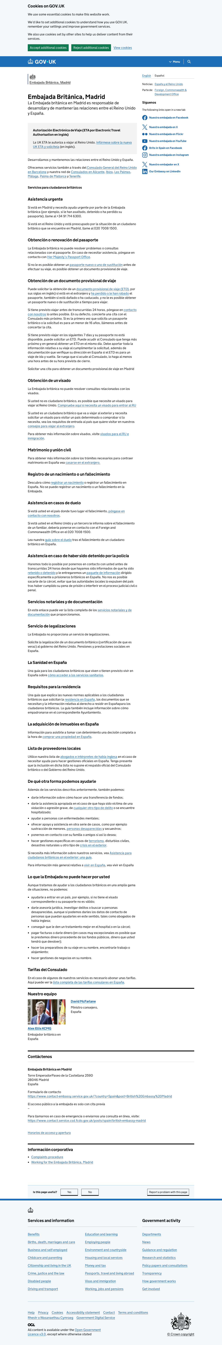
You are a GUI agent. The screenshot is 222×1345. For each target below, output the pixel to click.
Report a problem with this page (168, 1192)
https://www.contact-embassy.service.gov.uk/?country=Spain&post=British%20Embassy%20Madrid (100, 1096)
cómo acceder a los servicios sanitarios (75, 675)
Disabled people (39, 1281)
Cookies (57, 1312)
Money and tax (95, 1265)
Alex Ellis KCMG (39, 1028)
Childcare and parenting (45, 1258)
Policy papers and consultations (164, 1265)
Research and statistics (159, 1258)
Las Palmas (122, 172)
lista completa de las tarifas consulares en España (88, 982)
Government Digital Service (95, 1318)
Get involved (151, 1289)
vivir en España (94, 865)
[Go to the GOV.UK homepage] (42, 61)
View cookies (123, 47)
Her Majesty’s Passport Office (68, 257)
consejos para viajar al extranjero (51, 426)
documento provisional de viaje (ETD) (102, 289)
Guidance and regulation (159, 1250)
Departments (151, 1234)
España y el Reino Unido (169, 84)
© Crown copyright (180, 1334)
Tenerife (74, 176)
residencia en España (80, 699)
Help (31, 1312)
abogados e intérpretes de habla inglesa (88, 757)
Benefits (34, 1234)
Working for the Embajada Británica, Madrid (62, 1162)
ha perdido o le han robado (110, 293)
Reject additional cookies (91, 48)
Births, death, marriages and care (51, 1242)
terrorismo (96, 841)
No (93, 1192)
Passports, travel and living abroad (109, 1273)
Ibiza (109, 172)
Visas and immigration (100, 1281)
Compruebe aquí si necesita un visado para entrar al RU (97, 405)
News (146, 1242)
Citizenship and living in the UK (49, 1265)
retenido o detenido (42, 573)
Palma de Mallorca (53, 176)
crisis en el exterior (93, 845)
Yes (72, 1192)
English (146, 75)
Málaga (33, 176)
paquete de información (103, 573)
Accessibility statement (83, 1312)
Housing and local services (104, 1258)
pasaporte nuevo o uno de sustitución (96, 265)
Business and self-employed (47, 1250)
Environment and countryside (105, 1250)
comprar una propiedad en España (66, 737)
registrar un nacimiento (67, 482)
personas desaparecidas (84, 829)
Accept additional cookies (48, 48)
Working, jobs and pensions (104, 1289)
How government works (159, 1281)
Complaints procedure (47, 1157)
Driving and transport (43, 1289)
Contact (109, 1312)
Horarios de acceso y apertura (49, 1133)
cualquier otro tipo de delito (93, 808)
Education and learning (101, 1234)
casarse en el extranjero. (83, 463)
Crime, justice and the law (46, 1273)
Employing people (97, 1242)
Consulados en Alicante (87, 172)
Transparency (152, 1273)
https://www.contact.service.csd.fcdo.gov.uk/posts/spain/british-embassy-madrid (87, 1121)
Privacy (43, 1312)
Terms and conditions (133, 1312)
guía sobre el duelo (58, 540)
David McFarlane (83, 1001)
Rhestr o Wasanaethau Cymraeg (50, 1318)
